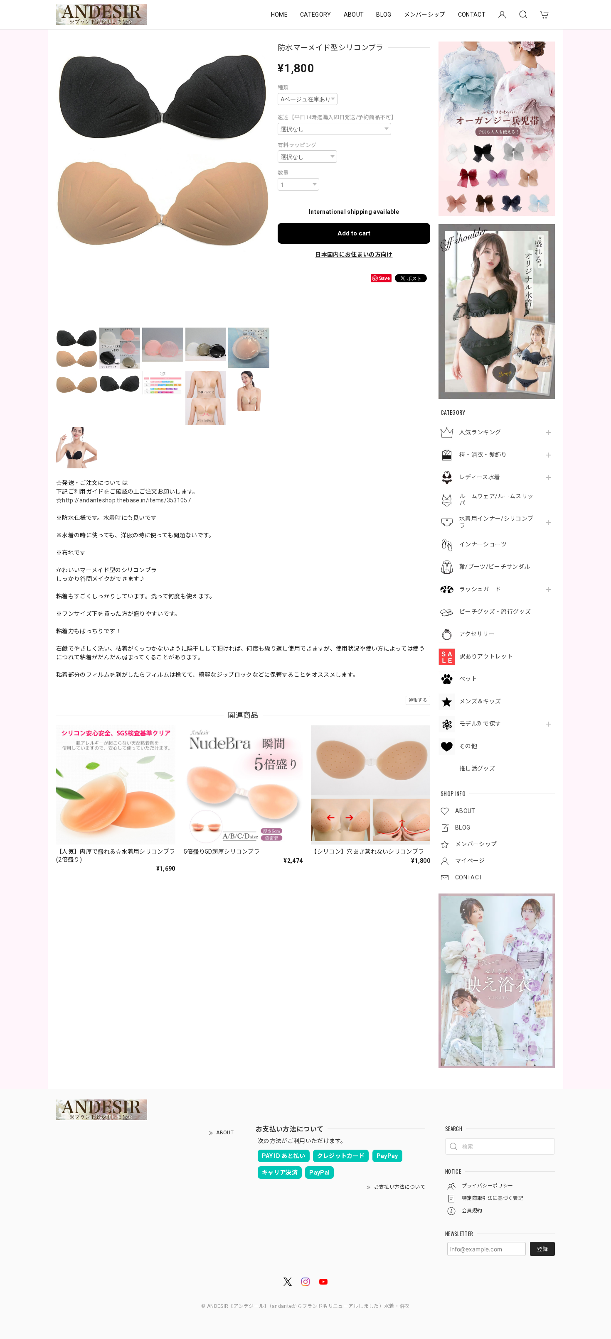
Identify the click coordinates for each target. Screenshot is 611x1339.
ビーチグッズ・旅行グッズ (495, 611)
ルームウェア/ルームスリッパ (496, 500)
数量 (283, 173)
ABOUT (354, 14)
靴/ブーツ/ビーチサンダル (494, 566)
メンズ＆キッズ (480, 701)
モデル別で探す (480, 723)
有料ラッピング (297, 145)
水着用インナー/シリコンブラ (496, 522)
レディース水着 (479, 477)
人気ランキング (480, 432)
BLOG (383, 14)
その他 (468, 746)
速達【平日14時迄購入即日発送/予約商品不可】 (337, 117)
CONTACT (471, 14)
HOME (279, 14)
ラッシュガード (480, 589)
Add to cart (354, 233)
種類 (283, 87)
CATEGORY (315, 14)
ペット (468, 679)
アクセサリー (477, 634)
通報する (418, 700)
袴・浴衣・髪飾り (483, 454)
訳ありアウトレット (486, 656)
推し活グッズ (477, 768)
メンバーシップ (425, 14)
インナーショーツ (483, 544)
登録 (542, 1249)
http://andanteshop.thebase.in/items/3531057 (126, 500)
